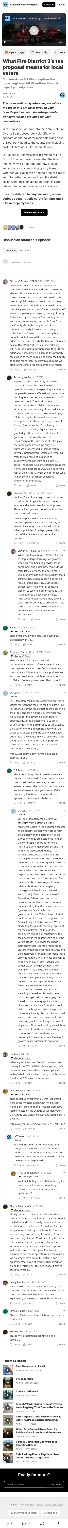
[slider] (30, 42)
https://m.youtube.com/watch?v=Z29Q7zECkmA (37, 1123)
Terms (39, 1504)
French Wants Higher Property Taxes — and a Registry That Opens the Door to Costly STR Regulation (40, 1405)
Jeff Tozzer (9, 93)
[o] (8, 1370)
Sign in (61, 4)
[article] (34, 1370)
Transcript (42, 52)
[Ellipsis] (63, 281)
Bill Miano (15, 627)
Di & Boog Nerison (20, 1090)
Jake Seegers (32, 1383)
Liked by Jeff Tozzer (22, 631)
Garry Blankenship (20, 1282)
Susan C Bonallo (23, 493)
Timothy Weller (22, 377)
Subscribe (49, 4)
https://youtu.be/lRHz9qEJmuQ (35, 598)
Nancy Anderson (19, 1206)
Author (14, 696)
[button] (10, 31)
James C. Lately (18, 1310)
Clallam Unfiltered (27, 1391)
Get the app (50, 1512)
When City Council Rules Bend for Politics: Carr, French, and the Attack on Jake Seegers (40, 1431)
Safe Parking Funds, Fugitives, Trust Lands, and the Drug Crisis (38, 1456)
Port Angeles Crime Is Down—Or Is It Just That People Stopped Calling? (38, 1418)
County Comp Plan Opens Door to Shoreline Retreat (36, 1443)
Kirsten (14, 1054)
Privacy (30, 1504)
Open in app (17, 52)
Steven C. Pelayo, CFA (22, 281)
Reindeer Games (19, 652)
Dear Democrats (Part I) (30, 1366)
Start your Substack (25, 1512)
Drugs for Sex (24, 1378)
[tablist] (17, 250)
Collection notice (54, 1504)
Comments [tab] (10, 250)
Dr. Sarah (15, 692)
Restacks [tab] (24, 250)
